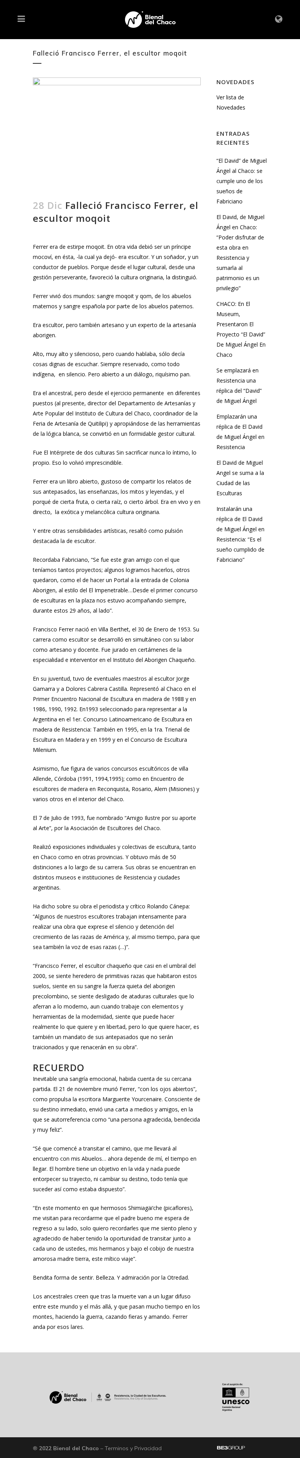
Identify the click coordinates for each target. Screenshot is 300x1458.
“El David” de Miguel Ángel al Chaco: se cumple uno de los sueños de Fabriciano (241, 181)
